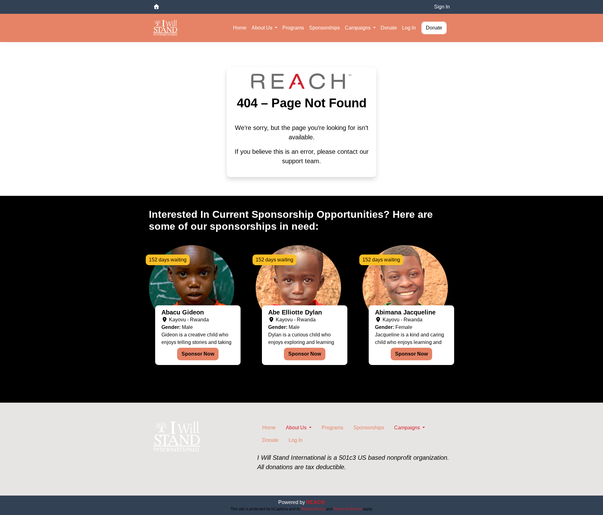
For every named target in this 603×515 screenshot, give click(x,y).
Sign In (442, 6)
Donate (389, 27)
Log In (409, 27)
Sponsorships (324, 27)
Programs (293, 27)
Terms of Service (348, 509)
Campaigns (358, 27)
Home (240, 27)
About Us (263, 27)
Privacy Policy (313, 509)
